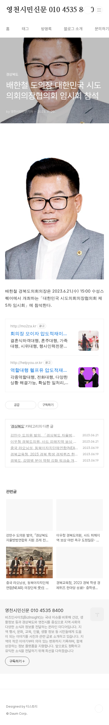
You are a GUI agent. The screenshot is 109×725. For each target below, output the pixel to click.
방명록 (46, 28)
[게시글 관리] (30, 405)
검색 (88, 10)
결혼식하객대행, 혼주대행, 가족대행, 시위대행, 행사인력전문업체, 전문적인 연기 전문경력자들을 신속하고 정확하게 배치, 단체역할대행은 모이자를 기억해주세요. (39, 343)
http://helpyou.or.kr (26, 362)
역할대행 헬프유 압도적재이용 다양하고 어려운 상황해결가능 (39, 370)
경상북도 (17, 426)
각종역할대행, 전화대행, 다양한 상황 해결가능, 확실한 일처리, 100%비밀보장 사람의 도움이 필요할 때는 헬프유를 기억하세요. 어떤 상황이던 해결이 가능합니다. (39, 379)
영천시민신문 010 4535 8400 (50, 10)
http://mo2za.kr (23, 326)
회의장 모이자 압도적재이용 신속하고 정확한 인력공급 (39, 334)
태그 (25, 28)
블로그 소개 (73, 28)
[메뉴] (99, 10)
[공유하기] (24, 405)
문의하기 (102, 28)
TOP (99, 709)
